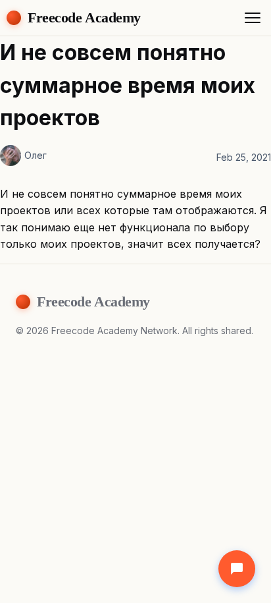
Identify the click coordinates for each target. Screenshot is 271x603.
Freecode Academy (84, 17)
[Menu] (252, 17)
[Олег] (10, 155)
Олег (35, 155)
